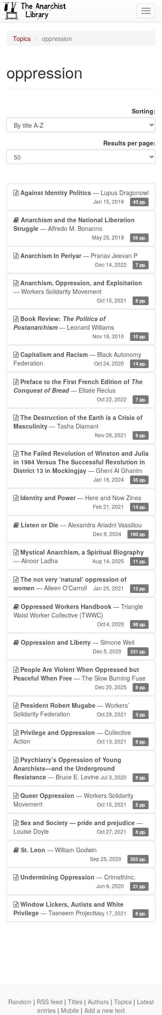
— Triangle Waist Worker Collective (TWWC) (79, 614)
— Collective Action (79, 736)
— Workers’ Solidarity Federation (79, 709)
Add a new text (104, 1010)
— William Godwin (83, 853)
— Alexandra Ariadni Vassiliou (83, 528)
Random (20, 1001)
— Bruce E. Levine (79, 768)
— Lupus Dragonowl (84, 196)
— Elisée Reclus (79, 390)
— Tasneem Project (79, 908)
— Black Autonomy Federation (79, 358)
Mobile (70, 1010)
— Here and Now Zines (83, 501)
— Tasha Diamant (79, 425)
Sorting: (144, 111)
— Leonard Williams (79, 327)
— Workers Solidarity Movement (79, 291)
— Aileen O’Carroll (79, 583)
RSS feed (50, 1001)
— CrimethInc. (83, 881)
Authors (98, 1001)
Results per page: (129, 143)
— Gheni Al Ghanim (81, 466)
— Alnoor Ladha (79, 556)
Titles (75, 1001)
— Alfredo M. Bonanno (79, 228)
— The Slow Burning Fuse (79, 677)
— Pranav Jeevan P (83, 259)
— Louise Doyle (79, 826)
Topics (22, 38)
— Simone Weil (83, 646)
